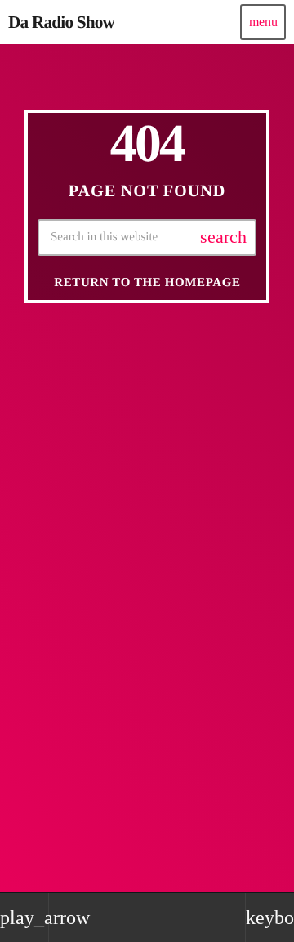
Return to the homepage (147, 282)
